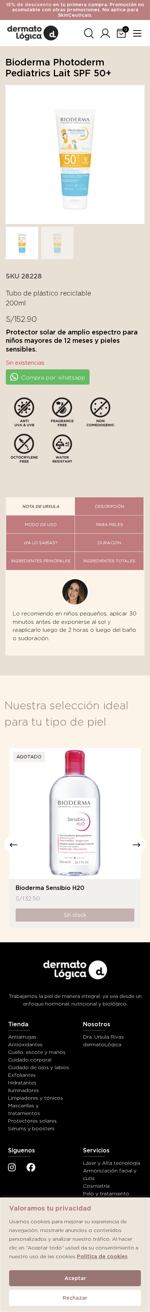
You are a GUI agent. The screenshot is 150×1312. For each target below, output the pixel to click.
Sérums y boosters (31, 1128)
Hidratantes (22, 1083)
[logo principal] (32, 31)
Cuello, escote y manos (37, 1052)
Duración (109, 542)
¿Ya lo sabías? (40, 542)
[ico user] (105, 32)
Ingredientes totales (109, 560)
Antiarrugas (22, 1037)
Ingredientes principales (41, 560)
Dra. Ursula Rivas (103, 1037)
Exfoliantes (22, 1075)
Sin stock (75, 915)
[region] (75, 1254)
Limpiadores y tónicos (35, 1098)
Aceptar (75, 1278)
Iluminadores (23, 1090)
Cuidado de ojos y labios (38, 1067)
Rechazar (75, 1298)
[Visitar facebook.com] (31, 1168)
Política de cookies (102, 1256)
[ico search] (89, 32)
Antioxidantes (25, 1044)
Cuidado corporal (29, 1060)
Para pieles (109, 524)
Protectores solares (32, 1121)
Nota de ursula (40, 506)
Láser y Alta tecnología (111, 1163)
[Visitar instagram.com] (12, 1168)
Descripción (109, 506)
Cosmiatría (96, 1186)
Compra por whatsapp (52, 377)
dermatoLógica (102, 1044)
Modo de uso (41, 524)
